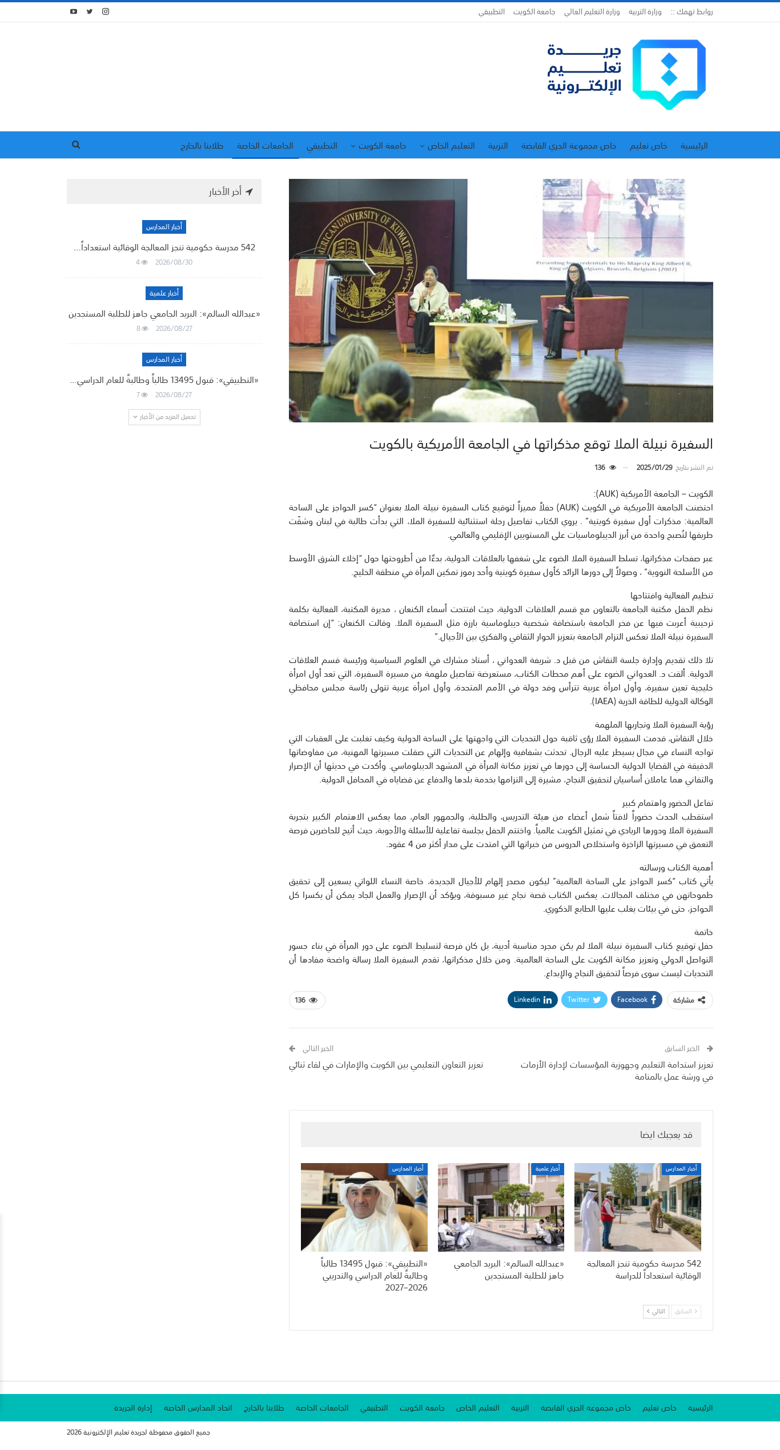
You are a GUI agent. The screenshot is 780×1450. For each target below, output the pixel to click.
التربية (498, 145)
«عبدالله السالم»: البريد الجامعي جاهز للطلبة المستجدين (164, 313)
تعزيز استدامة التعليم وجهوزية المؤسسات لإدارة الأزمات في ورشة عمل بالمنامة (617, 1070)
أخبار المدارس (681, 1169)
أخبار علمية (548, 1169)
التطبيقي (492, 11)
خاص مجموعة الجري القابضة (569, 145)
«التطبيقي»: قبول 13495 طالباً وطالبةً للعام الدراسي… (164, 379)
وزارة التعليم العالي (592, 11)
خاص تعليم (649, 145)
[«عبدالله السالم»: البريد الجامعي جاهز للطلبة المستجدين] (501, 1207)
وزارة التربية (645, 11)
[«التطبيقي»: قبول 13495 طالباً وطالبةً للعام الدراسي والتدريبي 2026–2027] (364, 1207)
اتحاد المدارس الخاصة (198, 1408)
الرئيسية (694, 145)
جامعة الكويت (534, 11)
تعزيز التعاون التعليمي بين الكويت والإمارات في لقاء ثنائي (386, 1064)
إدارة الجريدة (133, 1408)
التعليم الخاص (451, 145)
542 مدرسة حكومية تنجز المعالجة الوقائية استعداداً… (164, 246)
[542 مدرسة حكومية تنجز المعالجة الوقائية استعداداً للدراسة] (637, 1207)
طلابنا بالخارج (202, 145)
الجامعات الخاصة (265, 145)
